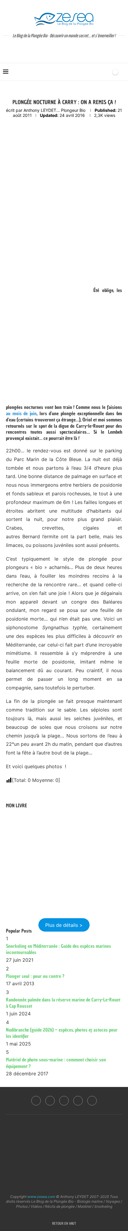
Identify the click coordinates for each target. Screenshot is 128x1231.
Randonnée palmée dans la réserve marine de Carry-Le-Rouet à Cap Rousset (63, 1002)
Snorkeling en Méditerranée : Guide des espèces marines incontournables (58, 949)
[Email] (92, 1100)
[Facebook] (36, 1100)
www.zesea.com (41, 1196)
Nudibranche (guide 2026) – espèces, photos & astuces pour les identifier (62, 1033)
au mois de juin (21, 413)
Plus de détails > (64, 925)
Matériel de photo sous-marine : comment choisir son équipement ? (56, 1062)
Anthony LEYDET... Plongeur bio (54, 110)
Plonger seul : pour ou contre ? (35, 976)
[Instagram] (50, 1100)
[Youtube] (78, 1100)
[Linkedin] (64, 1100)
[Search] (105, 72)
